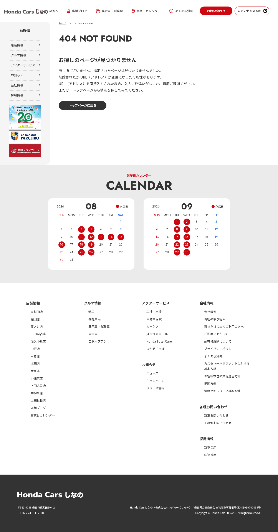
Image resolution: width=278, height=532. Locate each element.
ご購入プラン (97, 341)
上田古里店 (38, 385)
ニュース (152, 373)
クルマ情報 (18, 55)
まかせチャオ (155, 348)
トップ (62, 23)
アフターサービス (23, 65)
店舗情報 (17, 45)
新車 (91, 311)
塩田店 (35, 363)
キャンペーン (155, 380)
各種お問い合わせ (213, 406)
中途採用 (210, 455)
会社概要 (210, 311)
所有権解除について (218, 341)
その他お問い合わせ (218, 423)
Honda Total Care (159, 341)
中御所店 (37, 393)
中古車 (93, 334)
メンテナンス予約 (249, 11)
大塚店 (35, 371)
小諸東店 (37, 378)
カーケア (152, 326)
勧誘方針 (210, 383)
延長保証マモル (157, 334)
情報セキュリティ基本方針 (222, 391)
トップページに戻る (82, 105)
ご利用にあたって (216, 334)
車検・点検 (154, 311)
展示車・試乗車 (112, 11)
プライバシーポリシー (219, 348)
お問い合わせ (216, 11)
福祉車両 (94, 319)
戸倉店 (35, 356)
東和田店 (37, 311)
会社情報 (17, 85)
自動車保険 (154, 319)
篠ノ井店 (37, 326)
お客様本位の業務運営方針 (222, 376)
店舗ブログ (79, 11)
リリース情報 (155, 388)
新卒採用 (210, 447)
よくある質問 (184, 11)
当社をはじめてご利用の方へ (224, 326)
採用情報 (17, 95)
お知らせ (17, 75)
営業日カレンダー (148, 11)
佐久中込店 (38, 341)
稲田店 (35, 319)
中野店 (35, 348)
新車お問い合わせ (216, 415)
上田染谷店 (38, 334)
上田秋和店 (38, 400)
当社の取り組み (214, 319)
